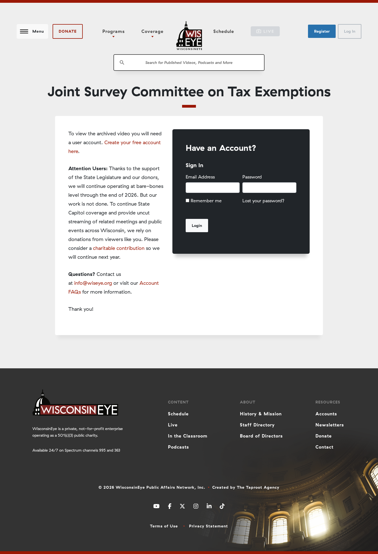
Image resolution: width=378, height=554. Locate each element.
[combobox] (189, 62)
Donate (68, 31)
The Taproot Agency (258, 487)
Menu (38, 31)
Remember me (206, 200)
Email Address (200, 177)
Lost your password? (263, 200)
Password (252, 177)
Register (322, 31)
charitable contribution (118, 248)
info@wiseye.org (93, 283)
